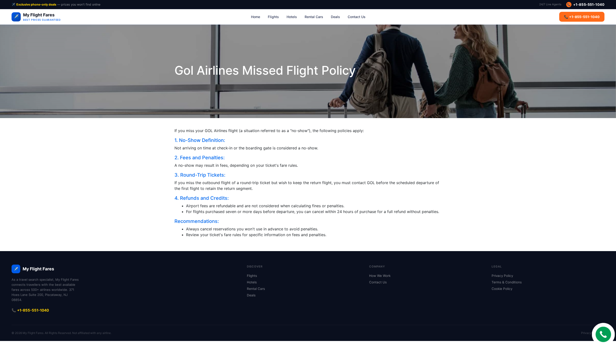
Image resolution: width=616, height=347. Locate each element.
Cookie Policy (502, 289)
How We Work (380, 276)
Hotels (292, 17)
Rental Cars (314, 17)
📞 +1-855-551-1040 (582, 17)
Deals (335, 17)
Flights (273, 17)
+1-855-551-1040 (585, 4)
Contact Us (357, 17)
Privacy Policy (502, 276)
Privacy (586, 333)
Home (255, 17)
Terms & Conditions (507, 282)
